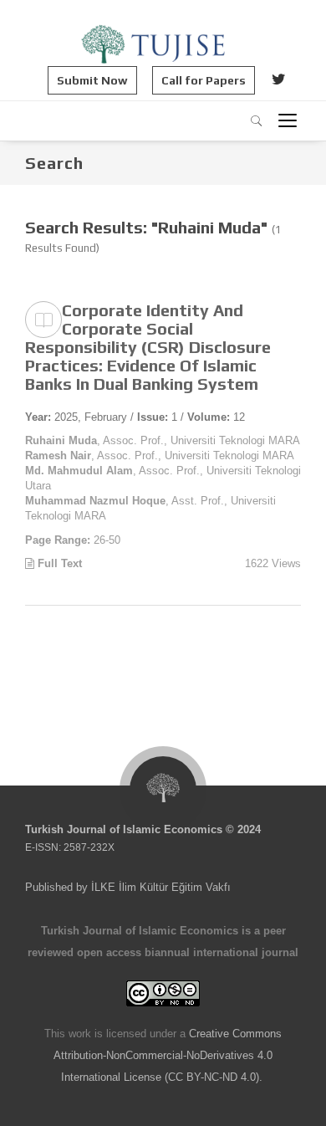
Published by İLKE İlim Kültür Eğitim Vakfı (128, 887)
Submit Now (92, 80)
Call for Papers (203, 80)
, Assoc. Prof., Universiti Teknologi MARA (162, 440)
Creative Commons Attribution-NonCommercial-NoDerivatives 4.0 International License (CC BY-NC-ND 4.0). (167, 1055)
